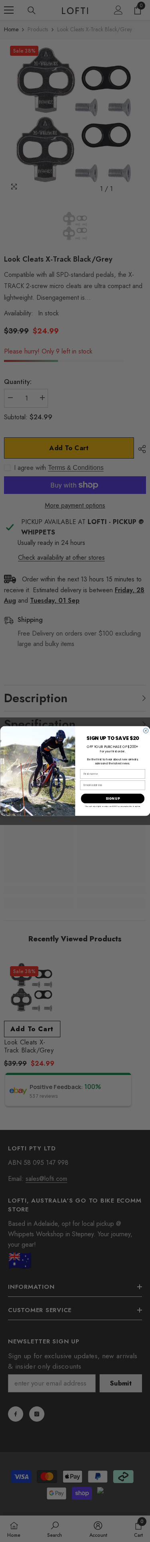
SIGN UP (113, 798)
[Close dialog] (145, 730)
